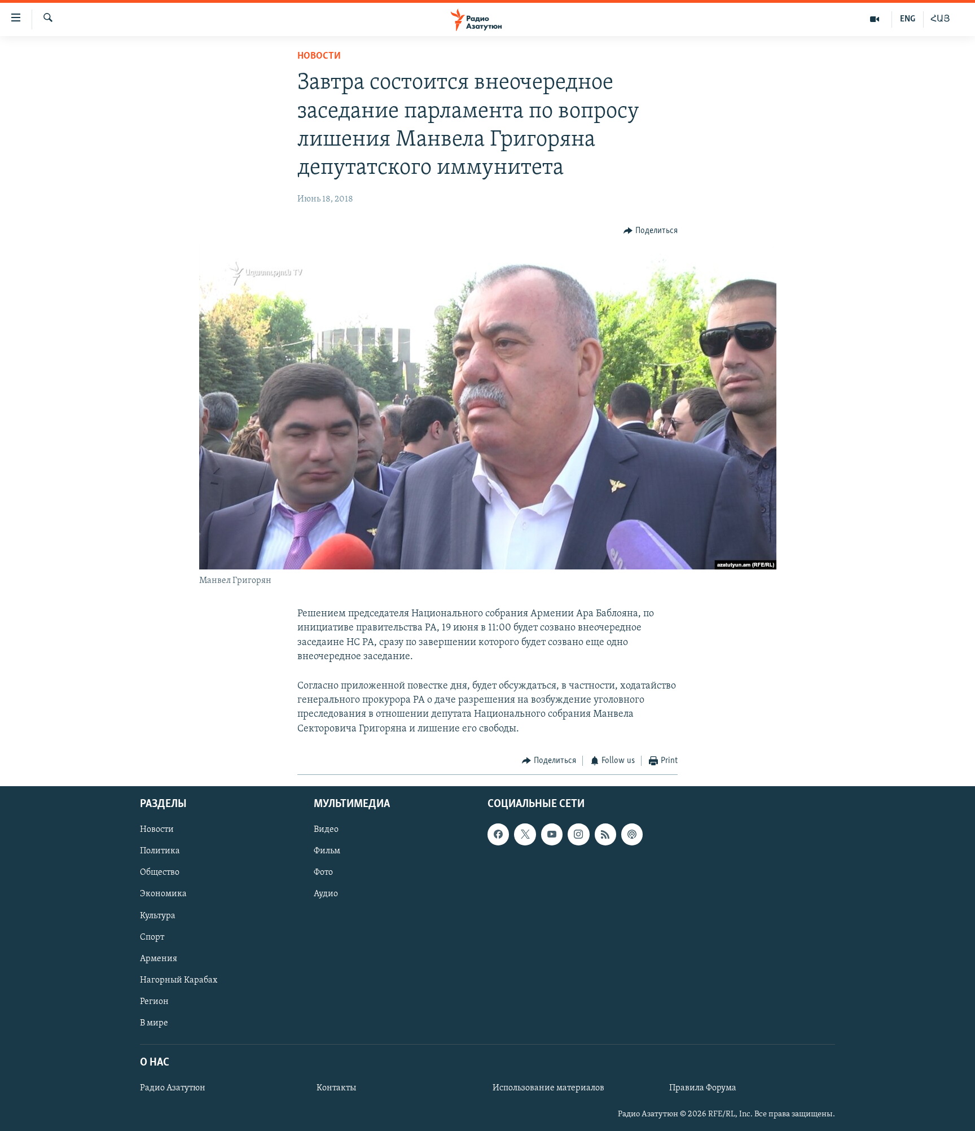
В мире (154, 1023)
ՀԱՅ (940, 19)
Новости (319, 56)
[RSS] (605, 834)
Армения (158, 958)
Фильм (327, 851)
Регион (154, 1001)
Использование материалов (548, 1088)
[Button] (650, 230)
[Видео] (875, 19)
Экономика (163, 894)
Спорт (152, 937)
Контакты (336, 1088)
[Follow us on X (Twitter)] (524, 834)
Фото (323, 873)
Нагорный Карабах (178, 980)
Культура (157, 915)
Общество (159, 873)
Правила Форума (702, 1088)
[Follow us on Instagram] (578, 834)
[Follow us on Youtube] (552, 834)
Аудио (326, 894)
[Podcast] (632, 834)
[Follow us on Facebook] (498, 834)
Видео (326, 830)
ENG (907, 19)
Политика (160, 851)
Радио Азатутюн (172, 1088)
